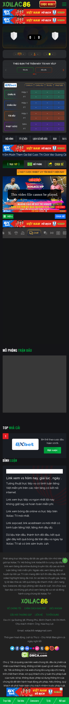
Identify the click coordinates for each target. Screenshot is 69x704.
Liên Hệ (39, 614)
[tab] (13, 164)
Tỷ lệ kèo (23, 138)
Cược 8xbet (48, 4)
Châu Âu (39, 85)
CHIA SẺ (60, 216)
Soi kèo (21, 700)
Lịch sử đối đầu (40, 138)
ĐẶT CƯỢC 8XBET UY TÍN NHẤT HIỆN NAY (42, 172)
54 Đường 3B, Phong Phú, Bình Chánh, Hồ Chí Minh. (39, 620)
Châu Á (29, 85)
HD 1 (10, 216)
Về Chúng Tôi (14, 608)
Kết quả (62, 700)
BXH (55, 138)
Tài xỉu (49, 85)
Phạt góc (59, 85)
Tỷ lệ (48, 700)
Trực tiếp (7, 700)
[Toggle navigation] (64, 4)
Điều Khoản (55, 608)
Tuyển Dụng (52, 614)
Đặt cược (52, 450)
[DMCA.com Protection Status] (34, 654)
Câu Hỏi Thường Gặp (21, 614)
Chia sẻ (59, 164)
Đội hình (9, 138)
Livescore (34, 700)
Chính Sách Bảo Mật (35, 608)
